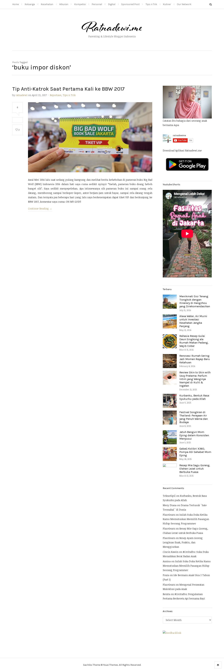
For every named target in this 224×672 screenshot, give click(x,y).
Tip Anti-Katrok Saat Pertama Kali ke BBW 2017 (68, 89)
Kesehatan (47, 4)
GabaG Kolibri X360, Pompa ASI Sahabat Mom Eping (195, 452)
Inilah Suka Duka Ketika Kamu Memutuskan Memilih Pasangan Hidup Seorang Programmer (186, 519)
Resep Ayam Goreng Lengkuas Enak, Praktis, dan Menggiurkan (183, 542)
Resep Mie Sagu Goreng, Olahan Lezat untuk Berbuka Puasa (194, 469)
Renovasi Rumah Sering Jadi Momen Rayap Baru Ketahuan (194, 359)
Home (15, 4)
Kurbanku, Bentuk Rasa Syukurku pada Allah (194, 397)
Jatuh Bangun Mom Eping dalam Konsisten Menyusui (194, 435)
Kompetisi (80, 4)
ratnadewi (21, 95)
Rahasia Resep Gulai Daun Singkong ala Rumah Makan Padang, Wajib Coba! (193, 341)
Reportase (55, 95)
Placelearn (169, 514)
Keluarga (30, 4)
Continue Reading (40, 208)
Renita (166, 594)
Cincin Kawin (170, 552)
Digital (111, 4)
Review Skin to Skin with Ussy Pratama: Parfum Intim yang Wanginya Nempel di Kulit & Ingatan (195, 379)
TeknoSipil (169, 495)
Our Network (184, 4)
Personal (97, 4)
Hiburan (63, 4)
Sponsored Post (130, 4)
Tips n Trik (151, 4)
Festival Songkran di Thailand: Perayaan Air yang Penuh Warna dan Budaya (193, 417)
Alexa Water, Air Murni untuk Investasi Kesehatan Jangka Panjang (193, 321)
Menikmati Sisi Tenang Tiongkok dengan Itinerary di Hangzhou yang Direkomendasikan (194, 301)
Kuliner (167, 4)
